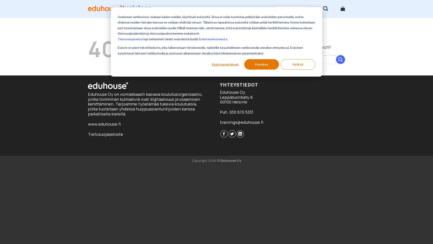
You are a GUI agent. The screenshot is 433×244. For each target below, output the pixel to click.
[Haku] (325, 8)
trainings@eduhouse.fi (241, 122)
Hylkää (298, 64)
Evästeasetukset (225, 64)
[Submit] (340, 59)
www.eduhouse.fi (104, 124)
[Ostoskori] (343, 8)
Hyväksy (261, 64)
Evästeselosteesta (213, 39)
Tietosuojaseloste (132, 39)
